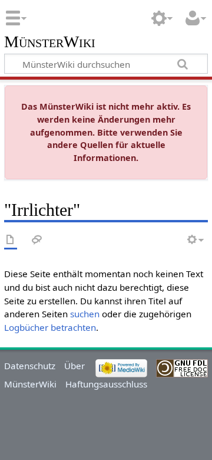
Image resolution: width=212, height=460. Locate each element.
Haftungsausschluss (106, 384)
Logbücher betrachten (50, 327)
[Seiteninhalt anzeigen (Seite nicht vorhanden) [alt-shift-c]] (10, 240)
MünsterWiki (49, 42)
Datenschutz (29, 366)
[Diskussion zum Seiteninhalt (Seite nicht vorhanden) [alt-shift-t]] (37, 240)
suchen (85, 314)
